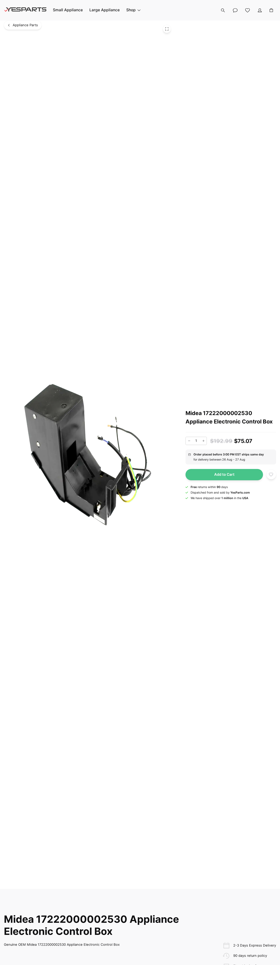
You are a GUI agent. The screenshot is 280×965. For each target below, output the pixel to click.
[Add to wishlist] (271, 474)
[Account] (259, 10)
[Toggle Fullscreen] (167, 29)
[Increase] (203, 441)
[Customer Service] (235, 10)
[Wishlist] (247, 10)
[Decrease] (189, 441)
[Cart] (271, 10)
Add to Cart (224, 474)
